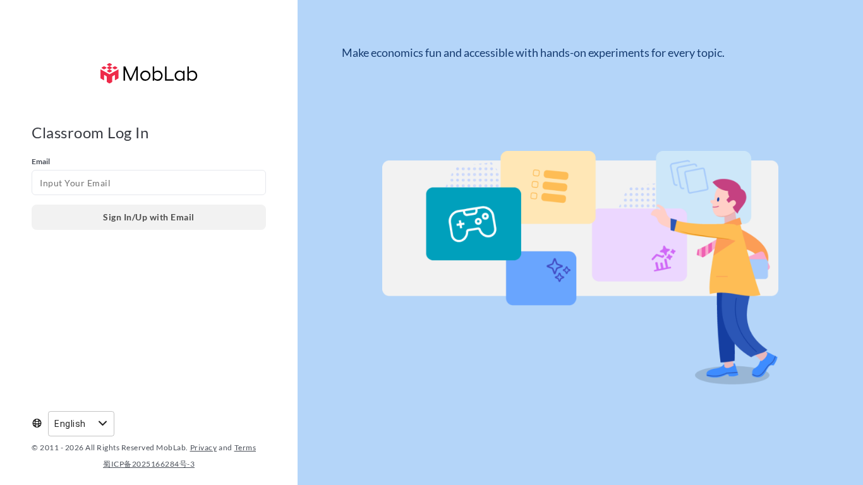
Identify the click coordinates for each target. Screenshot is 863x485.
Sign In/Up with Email (149, 217)
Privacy (203, 447)
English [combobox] (70, 424)
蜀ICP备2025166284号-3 (149, 464)
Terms (245, 447)
